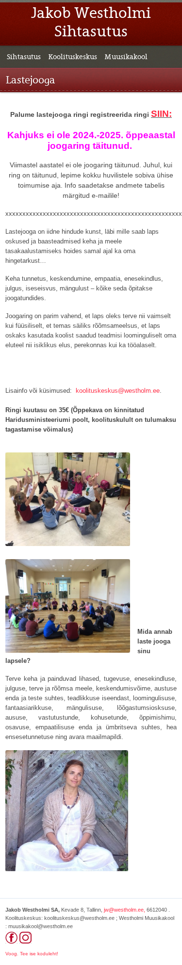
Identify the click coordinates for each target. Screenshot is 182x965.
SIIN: (161, 114)
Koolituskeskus (72, 56)
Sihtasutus (24, 56)
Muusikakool (126, 56)
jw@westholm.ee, (124, 910)
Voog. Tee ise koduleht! (31, 953)
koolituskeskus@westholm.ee (118, 390)
